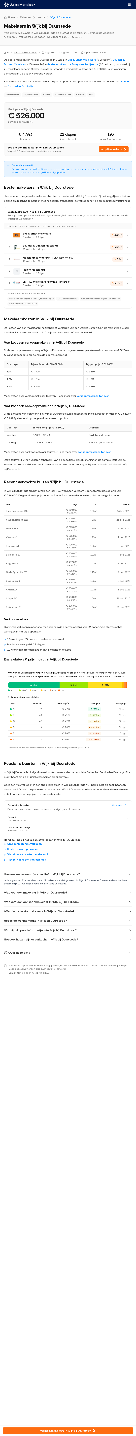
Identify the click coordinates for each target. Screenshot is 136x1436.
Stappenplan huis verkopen (24, 844)
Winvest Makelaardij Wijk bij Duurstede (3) (100, 298)
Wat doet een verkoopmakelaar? (27, 854)
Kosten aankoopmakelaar (23, 849)
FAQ (91, 94)
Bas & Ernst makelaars (82, 59)
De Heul (125, 81)
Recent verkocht (63, 94)
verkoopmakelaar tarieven (93, 396)
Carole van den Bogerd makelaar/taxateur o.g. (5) (31, 298)
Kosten (46, 94)
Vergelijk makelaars (111, 149)
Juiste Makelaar (40, 972)
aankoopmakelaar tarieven (94, 452)
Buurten (80, 94)
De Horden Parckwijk (20, 86)
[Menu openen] (129, 4)
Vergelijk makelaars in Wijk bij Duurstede (65, 1430)
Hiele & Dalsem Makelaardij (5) (23, 303)
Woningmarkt (12, 94)
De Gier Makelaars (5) (67, 298)
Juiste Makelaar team (25, 52)
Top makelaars (31, 94)
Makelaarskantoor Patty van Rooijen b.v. (73, 64)
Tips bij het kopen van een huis (26, 859)
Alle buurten (117, 805)
